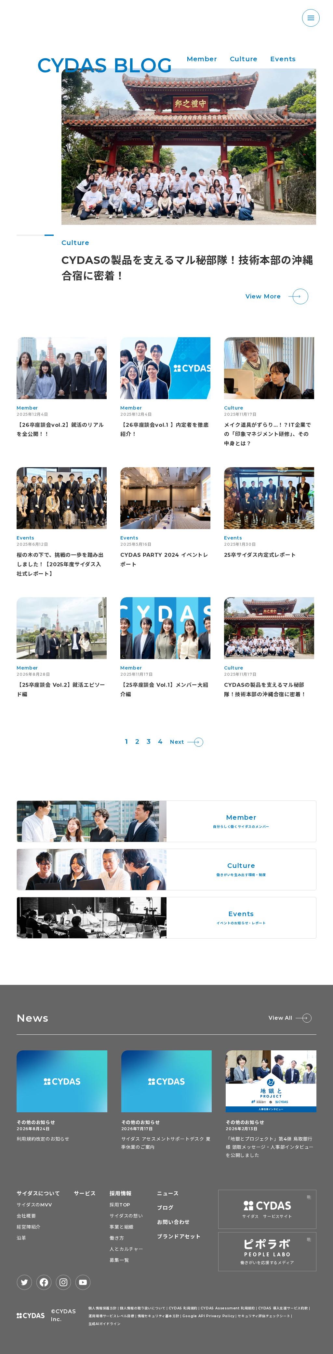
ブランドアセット (179, 1236)
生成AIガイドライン (104, 1324)
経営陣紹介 (29, 1227)
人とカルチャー (126, 1249)
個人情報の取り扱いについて (143, 1308)
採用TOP (120, 1205)
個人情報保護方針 (102, 1308)
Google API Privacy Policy (208, 1316)
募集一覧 (119, 1260)
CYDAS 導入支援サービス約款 (283, 1308)
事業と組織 (122, 1227)
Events (283, 59)
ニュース (168, 1193)
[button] (21, 235)
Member (202, 59)
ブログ (165, 1208)
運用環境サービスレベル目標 (111, 1316)
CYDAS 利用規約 (183, 1308)
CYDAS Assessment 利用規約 (228, 1308)
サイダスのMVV (34, 1205)
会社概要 (26, 1216)
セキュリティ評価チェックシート (264, 1316)
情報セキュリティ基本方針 (159, 1316)
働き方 (117, 1238)
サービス (85, 1193)
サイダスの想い (126, 1216)
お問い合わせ (173, 1222)
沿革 (21, 1238)
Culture (244, 59)
